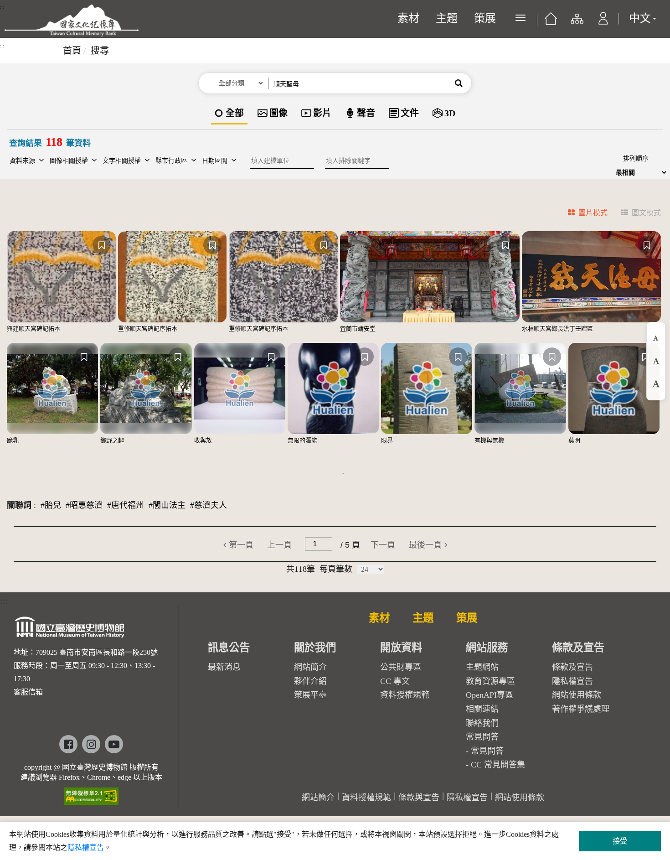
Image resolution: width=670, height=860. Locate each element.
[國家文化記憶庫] (72, 20)
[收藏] (102, 245)
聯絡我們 (482, 723)
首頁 (72, 51)
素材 (408, 18)
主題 (447, 18)
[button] (603, 22)
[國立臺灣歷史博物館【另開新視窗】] (70, 630)
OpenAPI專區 (489, 694)
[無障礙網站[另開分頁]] (91, 793)
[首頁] (551, 22)
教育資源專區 (490, 681)
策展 (485, 18)
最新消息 (224, 667)
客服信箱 (28, 692)
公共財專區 (400, 667)
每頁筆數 (336, 569)
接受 (620, 841)
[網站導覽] (576, 22)
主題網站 (482, 667)
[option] (229, 113)
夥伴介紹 (310, 681)
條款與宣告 (418, 797)
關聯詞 (19, 505)
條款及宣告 (572, 667)
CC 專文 (395, 681)
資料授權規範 (404, 694)
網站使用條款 (576, 694)
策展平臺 (310, 694)
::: (2, 7)
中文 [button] (640, 18)
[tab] (582, 214)
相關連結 (482, 709)
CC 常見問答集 (498, 764)
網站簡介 (310, 667)
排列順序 (636, 158)
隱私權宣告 (572, 681)
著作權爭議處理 (580, 709)
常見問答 (487, 751)
